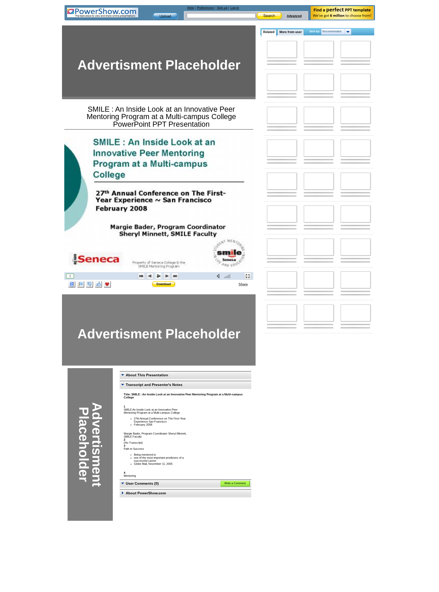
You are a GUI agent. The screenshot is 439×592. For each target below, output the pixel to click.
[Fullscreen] (248, 276)
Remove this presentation (71, 284)
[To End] (175, 276)
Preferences (205, 8)
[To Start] (141, 276)
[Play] (158, 276)
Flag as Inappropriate (80, 284)
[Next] (166, 276)
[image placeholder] (282, 49)
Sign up (222, 8)
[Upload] (165, 16)
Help (190, 8)
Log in (234, 8)
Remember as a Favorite (107, 284)
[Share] (235, 284)
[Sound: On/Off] (219, 276)
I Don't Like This (89, 284)
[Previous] (150, 276)
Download (163, 284)
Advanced (294, 16)
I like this (98, 284)
